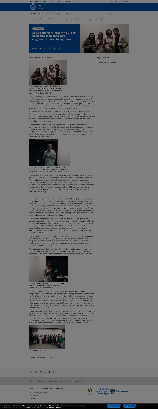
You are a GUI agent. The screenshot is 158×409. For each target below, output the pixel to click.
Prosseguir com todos (129, 406)
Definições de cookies (113, 406)
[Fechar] (155, 406)
